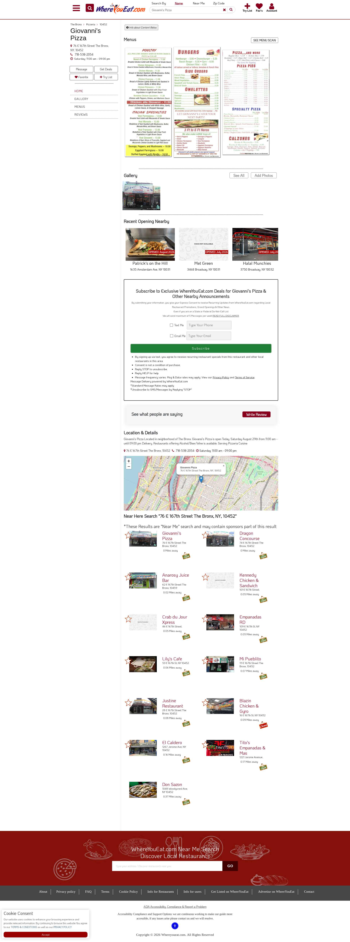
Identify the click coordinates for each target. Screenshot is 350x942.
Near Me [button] (199, 3)
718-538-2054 (83, 54)
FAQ (88, 891)
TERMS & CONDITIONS (23, 927)
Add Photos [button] (264, 175)
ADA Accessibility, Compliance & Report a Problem (175, 907)
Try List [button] (107, 77)
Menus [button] (79, 107)
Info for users (192, 891)
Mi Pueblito (250, 658)
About (43, 891)
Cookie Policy (128, 891)
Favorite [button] (83, 77)
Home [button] (78, 91)
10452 (103, 24)
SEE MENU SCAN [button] (264, 40)
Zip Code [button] (219, 3)
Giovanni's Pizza (171, 535)
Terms (105, 891)
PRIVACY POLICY (62, 927)
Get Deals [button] (106, 69)
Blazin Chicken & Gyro (249, 706)
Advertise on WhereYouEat (276, 891)
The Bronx (77, 24)
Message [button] (81, 69)
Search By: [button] (159, 3)
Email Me (180, 336)
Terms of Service (244, 377)
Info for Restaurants (160, 891)
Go (230, 866)
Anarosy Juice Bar (175, 577)
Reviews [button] (81, 114)
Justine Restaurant (172, 703)
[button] (90, 8)
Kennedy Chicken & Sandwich (249, 580)
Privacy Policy (221, 377)
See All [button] (238, 175)
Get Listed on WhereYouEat (229, 891)
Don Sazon (172, 784)
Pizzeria (92, 24)
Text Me (180, 325)
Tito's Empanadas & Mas (252, 748)
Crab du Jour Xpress (174, 619)
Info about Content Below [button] (143, 27)
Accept (46, 934)
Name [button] (179, 3)
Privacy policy (65, 891)
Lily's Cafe (172, 658)
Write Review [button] (256, 414)
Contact (309, 891)
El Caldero (172, 742)
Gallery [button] (81, 99)
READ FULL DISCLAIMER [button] (226, 315)
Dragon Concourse (250, 535)
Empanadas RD (250, 619)
